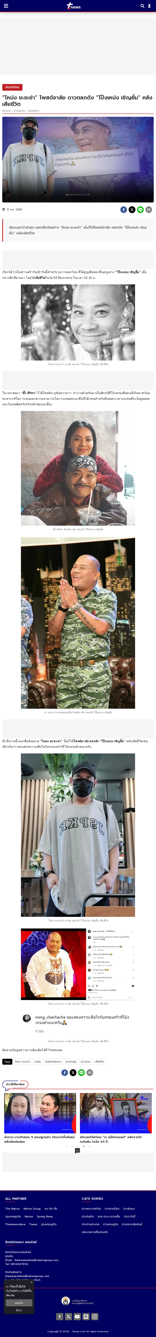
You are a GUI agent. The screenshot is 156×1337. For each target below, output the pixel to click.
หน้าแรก (6, 111)
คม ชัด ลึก (51, 1209)
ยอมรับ (19, 1303)
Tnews (33, 1224)
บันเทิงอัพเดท (53, 1062)
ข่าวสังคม (129, 1209)
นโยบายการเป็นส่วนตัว (95, 1232)
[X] (68, 1316)
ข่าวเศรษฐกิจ (110, 1224)
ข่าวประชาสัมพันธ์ (132, 1224)
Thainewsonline (15, 1224)
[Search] (143, 6)
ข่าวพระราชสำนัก (91, 1209)
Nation (29, 1217)
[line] (140, 209)
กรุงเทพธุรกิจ (13, 1217)
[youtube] (77, 1316)
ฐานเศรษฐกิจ (49, 1224)
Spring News (45, 1217)
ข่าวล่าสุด (71, 1062)
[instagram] (94, 1316)
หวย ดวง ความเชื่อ (109, 1217)
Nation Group (32, 1209)
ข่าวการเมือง (112, 1209)
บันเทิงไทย (33, 111)
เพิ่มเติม (10, 1295)
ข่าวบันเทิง (19, 111)
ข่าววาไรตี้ (129, 1217)
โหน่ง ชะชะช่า (22, 1062)
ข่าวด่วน (85, 1062)
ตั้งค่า (19, 1310)
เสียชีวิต (99, 1062)
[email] (148, 209)
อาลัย (37, 1062)
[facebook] (123, 209)
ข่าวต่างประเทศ (90, 1224)
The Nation (12, 1209)
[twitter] (132, 209)
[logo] (71, 5)
